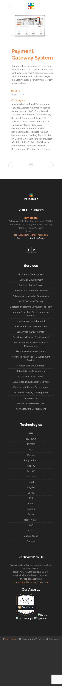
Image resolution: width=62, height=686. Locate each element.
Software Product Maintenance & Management (31, 344)
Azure (31, 530)
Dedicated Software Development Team (31, 307)
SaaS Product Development (31, 332)
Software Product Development (31, 326)
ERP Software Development (31, 403)
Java (31, 449)
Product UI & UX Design (31, 285)
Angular (31, 487)
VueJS (31, 493)
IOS (31, 498)
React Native (31, 520)
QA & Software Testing (31, 301)
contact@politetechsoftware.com (31, 235)
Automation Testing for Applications (31, 296)
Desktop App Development (31, 321)
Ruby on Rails (31, 460)
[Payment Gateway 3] (29, 36)
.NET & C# (31, 439)
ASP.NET (31, 444)
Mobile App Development (31, 274)
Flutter (31, 514)
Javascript (31, 476)
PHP (31, 433)
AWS (31, 525)
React (31, 482)
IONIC (31, 503)
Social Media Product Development (31, 337)
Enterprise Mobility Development (31, 392)
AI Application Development (31, 366)
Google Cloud (31, 536)
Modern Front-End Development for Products (31, 314)
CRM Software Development (31, 409)
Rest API (31, 471)
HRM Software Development (31, 351)
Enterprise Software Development (31, 387)
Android (31, 509)
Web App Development (31, 280)
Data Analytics (31, 398)
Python (31, 455)
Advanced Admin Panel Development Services (31, 359)
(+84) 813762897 (36, 238)
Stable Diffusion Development (31, 371)
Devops (31, 541)
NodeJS (31, 466)
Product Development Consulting (31, 290)
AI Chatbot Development (31, 376)
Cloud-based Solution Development (31, 382)
